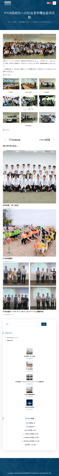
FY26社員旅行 (29, 369)
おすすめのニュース (9, 208)
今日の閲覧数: (30, 423)
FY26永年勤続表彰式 (29, 394)
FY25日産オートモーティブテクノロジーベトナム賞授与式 (29, 381)
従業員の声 (10, 340)
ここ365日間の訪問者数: (28, 441)
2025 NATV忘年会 (29, 407)
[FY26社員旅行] (29, 364)
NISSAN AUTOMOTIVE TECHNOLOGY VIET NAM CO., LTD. (34, 473)
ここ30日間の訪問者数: (28, 437)
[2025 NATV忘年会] (29, 402)
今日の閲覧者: (30, 426)
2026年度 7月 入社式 (29, 356)
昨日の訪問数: (29, 430)
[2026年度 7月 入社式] (29, 352)
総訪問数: (27, 444)
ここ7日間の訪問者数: (29, 434)
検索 (44, 324)
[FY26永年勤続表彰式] (29, 390)
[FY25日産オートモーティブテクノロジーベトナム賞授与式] (29, 377)
